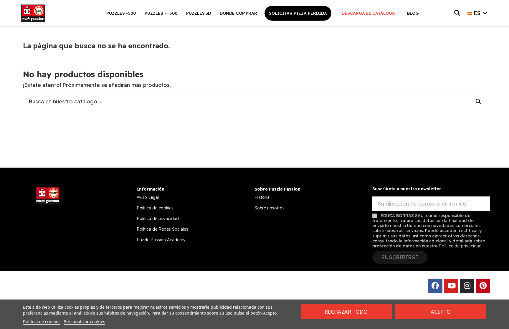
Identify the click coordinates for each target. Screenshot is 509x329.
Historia (262, 197)
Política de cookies (155, 208)
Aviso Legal (148, 197)
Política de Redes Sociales (162, 229)
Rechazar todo (346, 311)
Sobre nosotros (269, 208)
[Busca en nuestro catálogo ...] (478, 101)
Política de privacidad (158, 218)
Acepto (441, 311)
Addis (70, 285)
